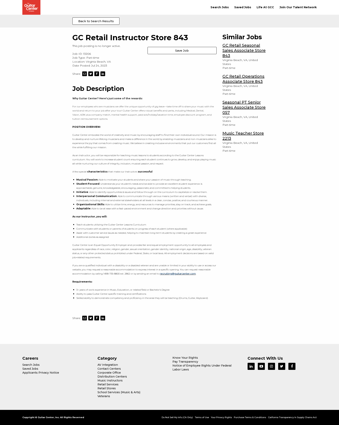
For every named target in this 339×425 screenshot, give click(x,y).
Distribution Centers (112, 376)
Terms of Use (202, 417)
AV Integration (108, 365)
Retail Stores (107, 388)
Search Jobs (220, 7)
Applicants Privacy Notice (40, 372)
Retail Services (108, 384)
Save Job (182, 50)
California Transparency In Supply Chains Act (292, 417)
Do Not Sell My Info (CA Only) (177, 417)
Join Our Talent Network (298, 7)
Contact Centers (109, 368)
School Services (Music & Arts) (119, 392)
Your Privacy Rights (221, 417)
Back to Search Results (96, 21)
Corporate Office (109, 372)
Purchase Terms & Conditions (250, 417)
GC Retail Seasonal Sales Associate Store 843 (244, 50)
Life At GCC (265, 7)
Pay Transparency (185, 361)
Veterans (104, 396)
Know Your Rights (185, 357)
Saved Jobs (242, 7)
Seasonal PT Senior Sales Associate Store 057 (244, 107)
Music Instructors (110, 380)
